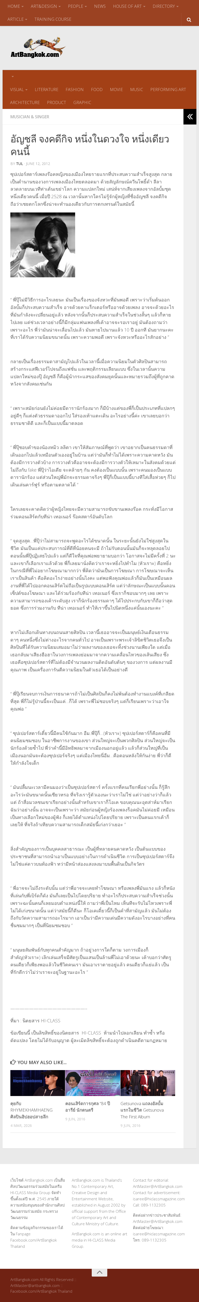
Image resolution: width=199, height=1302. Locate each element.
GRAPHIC (82, 102)
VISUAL (17, 89)
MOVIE (116, 89)
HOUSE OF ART (127, 6)
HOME (14, 6)
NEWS (100, 6)
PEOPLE (75, 6)
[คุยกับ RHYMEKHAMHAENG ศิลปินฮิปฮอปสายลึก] (37, 1083)
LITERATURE (46, 89)
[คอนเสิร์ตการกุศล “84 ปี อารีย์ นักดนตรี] (92, 1083)
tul (19, 163)
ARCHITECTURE (25, 102)
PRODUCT (56, 102)
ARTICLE (16, 19)
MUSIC (136, 89)
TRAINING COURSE (52, 19)
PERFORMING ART (168, 89)
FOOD (97, 89)
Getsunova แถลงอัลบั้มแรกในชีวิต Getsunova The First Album (142, 1110)
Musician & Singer (29, 117)
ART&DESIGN (44, 6)
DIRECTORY (164, 6)
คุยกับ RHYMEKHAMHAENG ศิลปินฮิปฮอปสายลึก (31, 1110)
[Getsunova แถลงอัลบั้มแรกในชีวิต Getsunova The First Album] (147, 1083)
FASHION (75, 89)
